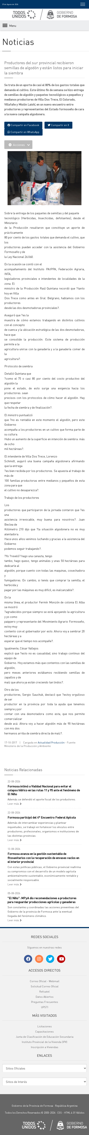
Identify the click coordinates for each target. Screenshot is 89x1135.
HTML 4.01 (70, 1112)
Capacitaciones (44, 1031)
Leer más (14, 803)
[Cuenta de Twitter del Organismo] (50, 959)
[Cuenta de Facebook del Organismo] (28, 959)
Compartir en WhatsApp (24, 132)
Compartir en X (59, 125)
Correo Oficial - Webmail (44, 981)
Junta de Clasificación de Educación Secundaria (44, 1036)
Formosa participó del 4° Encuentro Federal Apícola (42, 817)
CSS (59, 1112)
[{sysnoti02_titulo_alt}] (45, 179)
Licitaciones (44, 1026)
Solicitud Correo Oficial (45, 986)
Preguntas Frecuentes (44, 1002)
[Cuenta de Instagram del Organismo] (39, 959)
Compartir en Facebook (24, 125)
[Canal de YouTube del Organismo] (61, 959)
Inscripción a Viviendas (44, 1047)
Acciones (19, 145)
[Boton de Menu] (83, 4)
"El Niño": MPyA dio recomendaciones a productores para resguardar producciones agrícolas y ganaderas (42, 900)
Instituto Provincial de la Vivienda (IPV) (44, 1042)
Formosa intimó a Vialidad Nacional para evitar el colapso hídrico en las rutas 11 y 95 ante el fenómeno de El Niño (44, 790)
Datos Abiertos (45, 996)
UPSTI (44, 1007)
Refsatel (44, 991)
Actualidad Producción (51, 742)
